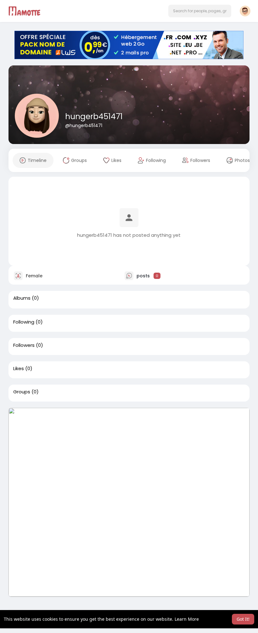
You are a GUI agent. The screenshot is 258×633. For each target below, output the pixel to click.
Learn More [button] (187, 619)
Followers (24, 345)
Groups (21, 391)
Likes (18, 368)
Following (23, 322)
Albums (22, 298)
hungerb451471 (94, 116)
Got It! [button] (243, 619)
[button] (199, 11)
